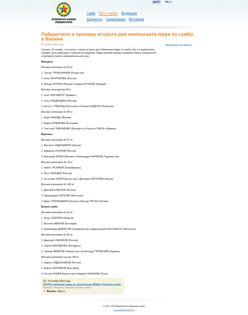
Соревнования (115, 19)
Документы (94, 19)
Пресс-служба (108, 13)
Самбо (91, 13)
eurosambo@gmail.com (124, 310)
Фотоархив (136, 19)
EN (170, 2)
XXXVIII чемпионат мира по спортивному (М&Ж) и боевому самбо (82, 284)
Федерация (129, 13)
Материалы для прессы (178, 44)
